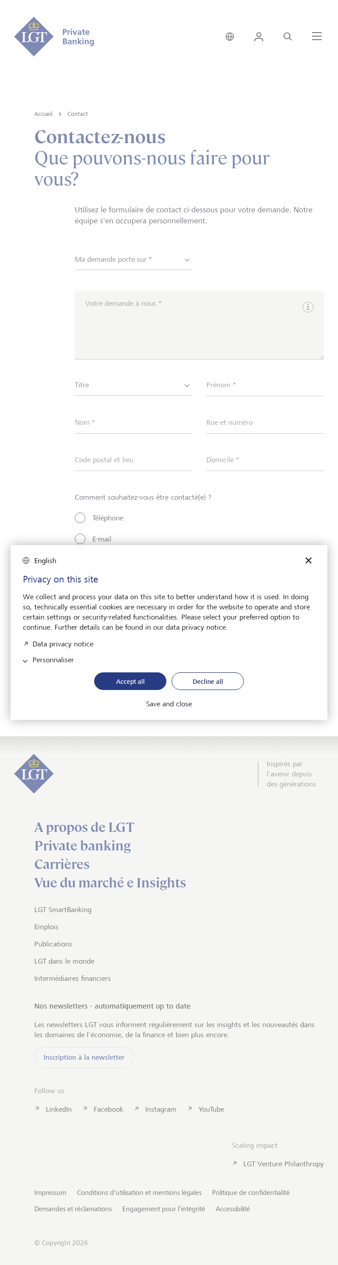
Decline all (208, 681)
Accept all (130, 681)
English (45, 560)
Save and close (169, 704)
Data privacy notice (63, 643)
